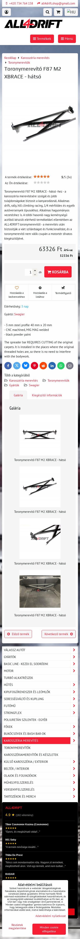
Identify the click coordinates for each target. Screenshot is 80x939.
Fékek (8, 727)
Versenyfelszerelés (19, 789)
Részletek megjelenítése (17, 926)
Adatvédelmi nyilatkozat (50, 916)
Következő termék (56, 634)
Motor (9, 671)
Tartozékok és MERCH (20, 796)
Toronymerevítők (58, 380)
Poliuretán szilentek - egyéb (25, 720)
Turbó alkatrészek (18, 678)
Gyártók (14, 385)
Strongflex (13, 713)
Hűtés (8, 685)
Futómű (10, 706)
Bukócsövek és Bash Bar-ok (25, 734)
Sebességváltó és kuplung (24, 699)
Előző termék (20, 634)
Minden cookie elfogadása (49, 929)
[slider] (41, 176)
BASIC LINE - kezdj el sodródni (26, 664)
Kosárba (60, 271)
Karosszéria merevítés (23, 380)
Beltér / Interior (16, 769)
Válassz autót (14, 650)
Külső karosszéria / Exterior (26, 762)
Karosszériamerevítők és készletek (31, 755)
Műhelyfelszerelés (18, 782)
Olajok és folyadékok (20, 775)
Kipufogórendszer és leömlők (27, 692)
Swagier (34, 385)
